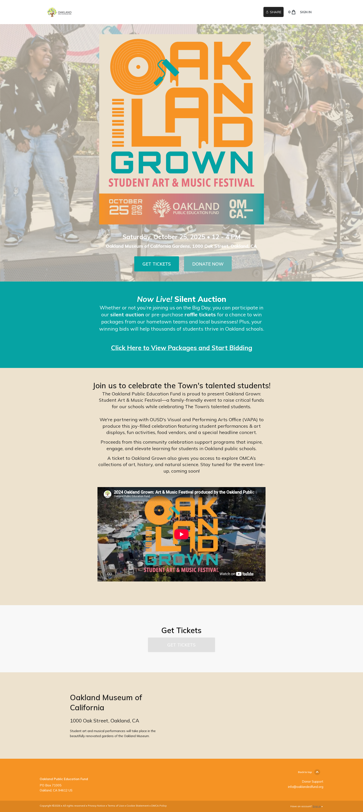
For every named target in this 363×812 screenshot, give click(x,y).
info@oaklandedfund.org (305, 787)
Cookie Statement (137, 805)
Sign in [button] (306, 12)
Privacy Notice (96, 805)
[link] (59, 12)
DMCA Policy (159, 805)
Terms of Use (116, 805)
